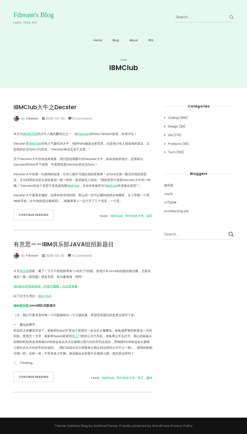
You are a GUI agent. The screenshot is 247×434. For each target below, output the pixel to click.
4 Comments (82, 256)
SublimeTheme (106, 426)
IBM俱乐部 (30, 134)
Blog (116, 40)
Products (175, 144)
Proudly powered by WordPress (145, 426)
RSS (151, 40)
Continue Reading (34, 215)
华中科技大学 (134, 216)
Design (173, 126)
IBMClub (35, 143)
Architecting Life (176, 211)
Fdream (32, 118)
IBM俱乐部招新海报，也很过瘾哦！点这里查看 (46, 286)
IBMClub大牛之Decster (45, 107)
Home (98, 40)
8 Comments (82, 118)
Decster (84, 134)
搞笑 (149, 216)
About (133, 40)
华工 (75, 336)
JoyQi (168, 194)
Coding (173, 118)
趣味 (149, 378)
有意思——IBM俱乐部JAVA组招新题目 (64, 244)
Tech (172, 152)
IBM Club (44, 296)
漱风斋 (168, 185)
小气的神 (170, 202)
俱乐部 (24, 271)
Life (170, 135)
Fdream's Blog (34, 15)
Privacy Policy (181, 426)
